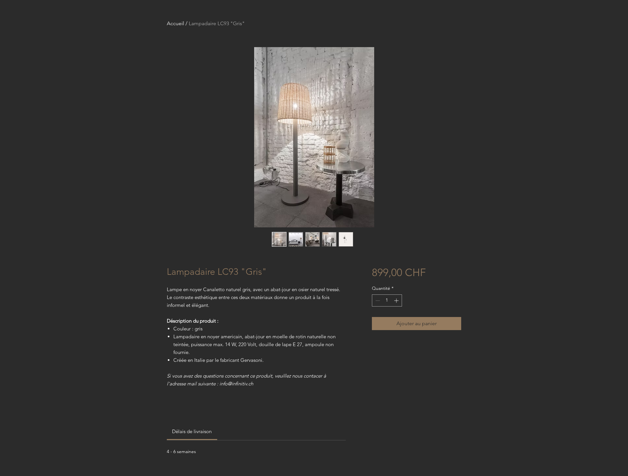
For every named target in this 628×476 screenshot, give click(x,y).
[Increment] (397, 300)
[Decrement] (377, 300)
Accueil (175, 23)
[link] (192, 431)
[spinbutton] (387, 300)
